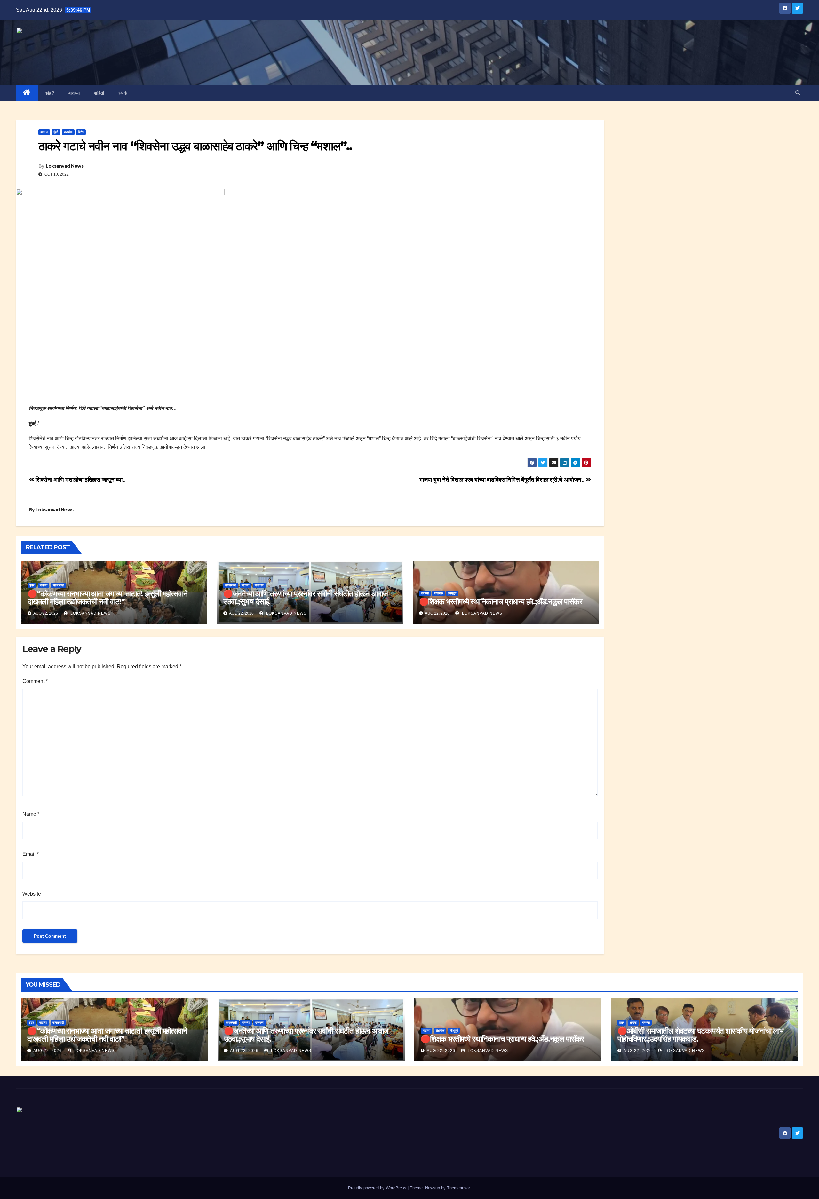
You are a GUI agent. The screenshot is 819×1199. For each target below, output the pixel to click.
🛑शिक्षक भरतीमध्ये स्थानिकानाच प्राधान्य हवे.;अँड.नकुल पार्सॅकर (500, 601)
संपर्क (122, 93)
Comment (35, 681)
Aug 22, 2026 (47, 1050)
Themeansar (458, 1188)
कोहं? (50, 93)
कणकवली (230, 585)
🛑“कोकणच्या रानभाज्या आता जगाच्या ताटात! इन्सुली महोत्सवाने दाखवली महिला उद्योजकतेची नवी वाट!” (107, 597)
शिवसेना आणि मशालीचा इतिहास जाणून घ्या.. (79, 479)
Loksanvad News (64, 166)
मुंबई (55, 132)
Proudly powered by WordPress (378, 1188)
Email (30, 854)
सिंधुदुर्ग (452, 593)
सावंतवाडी (58, 585)
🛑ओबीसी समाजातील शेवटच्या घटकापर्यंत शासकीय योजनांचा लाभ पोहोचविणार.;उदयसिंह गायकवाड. (700, 1035)
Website (31, 894)
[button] (797, 93)
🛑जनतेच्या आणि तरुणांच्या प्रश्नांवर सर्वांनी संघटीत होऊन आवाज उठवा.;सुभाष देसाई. (305, 597)
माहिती (99, 93)
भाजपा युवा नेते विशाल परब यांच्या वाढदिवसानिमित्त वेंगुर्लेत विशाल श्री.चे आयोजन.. (502, 479)
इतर (31, 585)
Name (30, 814)
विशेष (81, 132)
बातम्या (74, 93)
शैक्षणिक (438, 593)
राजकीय (68, 132)
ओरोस (633, 1022)
